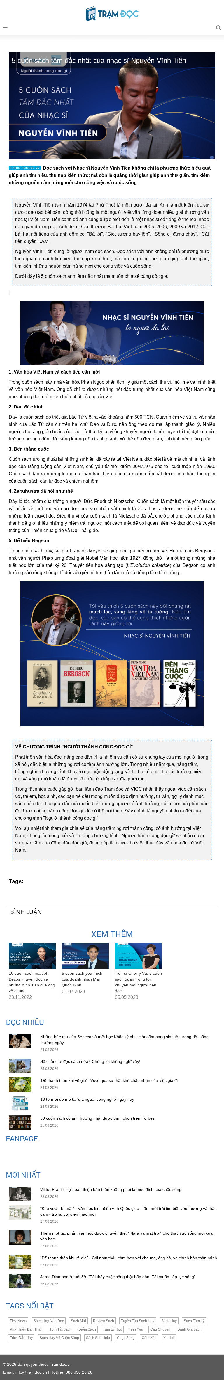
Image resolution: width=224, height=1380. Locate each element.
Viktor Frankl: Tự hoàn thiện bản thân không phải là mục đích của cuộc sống (110, 1189)
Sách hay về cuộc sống (59, 1338)
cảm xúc (149, 1338)
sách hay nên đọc (49, 1321)
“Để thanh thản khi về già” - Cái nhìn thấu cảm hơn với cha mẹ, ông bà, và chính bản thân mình (128, 1257)
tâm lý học (112, 1329)
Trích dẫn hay (21, 1338)
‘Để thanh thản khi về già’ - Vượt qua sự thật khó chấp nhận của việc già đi (109, 1080)
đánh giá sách (189, 1329)
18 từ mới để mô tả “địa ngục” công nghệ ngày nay (87, 1099)
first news (18, 1321)
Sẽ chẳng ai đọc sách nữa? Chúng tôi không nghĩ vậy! (90, 1061)
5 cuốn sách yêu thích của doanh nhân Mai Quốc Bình (82, 979)
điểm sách (87, 1329)
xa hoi (168, 1338)
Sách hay (169, 1321)
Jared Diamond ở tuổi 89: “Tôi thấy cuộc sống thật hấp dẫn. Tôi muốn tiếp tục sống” (117, 1276)
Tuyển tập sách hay (137, 1321)
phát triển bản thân (26, 1329)
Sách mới (78, 1321)
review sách (103, 1321)
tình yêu (136, 1329)
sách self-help (98, 1338)
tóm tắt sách (60, 1329)
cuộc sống (126, 1338)
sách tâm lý (194, 1321)
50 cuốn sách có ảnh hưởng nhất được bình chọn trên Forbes (97, 1118)
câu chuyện (160, 1329)
